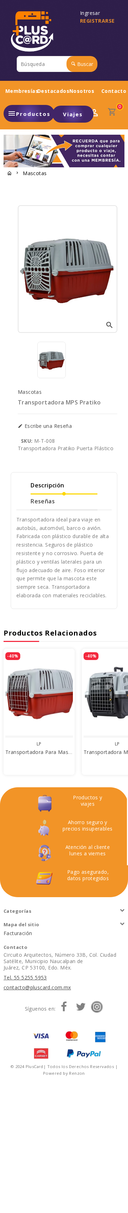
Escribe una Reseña (47, 426)
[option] (52, 360)
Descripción (47, 485)
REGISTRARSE (97, 20)
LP (39, 744)
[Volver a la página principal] (9, 174)
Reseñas (43, 501)
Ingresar (91, 13)
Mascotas (35, 173)
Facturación (18, 933)
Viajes (73, 114)
